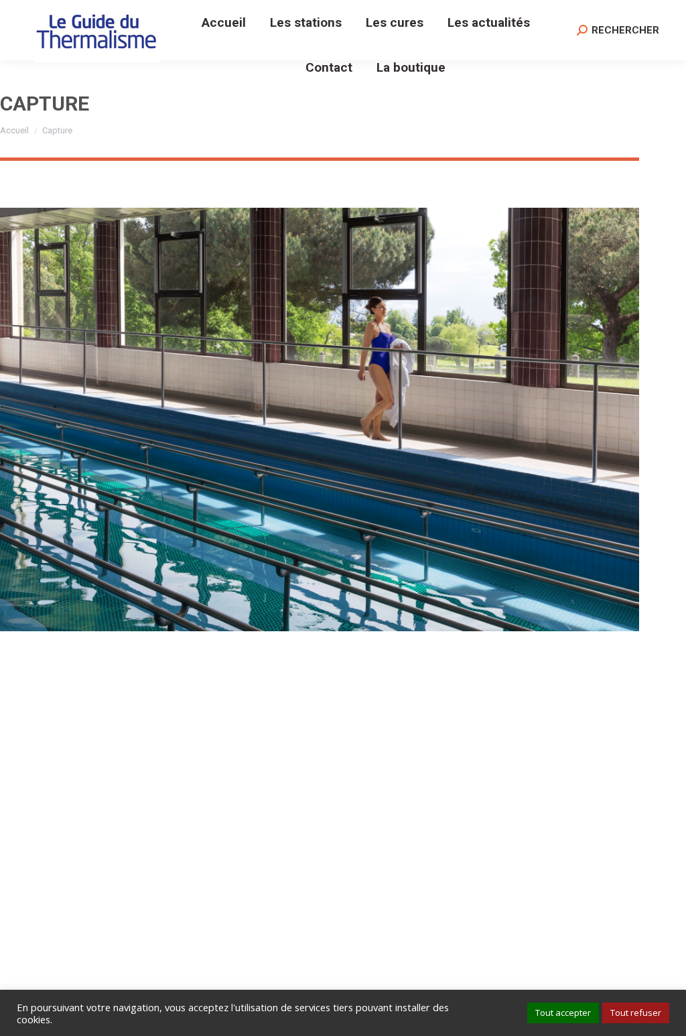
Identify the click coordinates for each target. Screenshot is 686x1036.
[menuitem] (224, 22)
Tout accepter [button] (563, 1013)
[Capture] (319, 419)
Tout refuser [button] (635, 1013)
